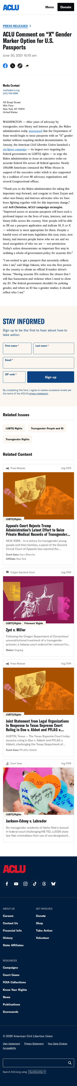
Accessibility (9, 1048)
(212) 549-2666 (10, 93)
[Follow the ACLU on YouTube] (16, 884)
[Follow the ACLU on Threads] (44, 884)
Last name (41, 345)
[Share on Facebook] (5, 67)
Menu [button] (49, 7)
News (6, 997)
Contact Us (10, 923)
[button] (20, 66)
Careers (8, 915)
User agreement (11, 1043)
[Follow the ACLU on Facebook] (7, 884)
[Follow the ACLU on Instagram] (25, 884)
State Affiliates (13, 945)
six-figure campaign (14, 149)
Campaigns (10, 967)
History (8, 937)
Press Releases (15, 26)
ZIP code (10, 374)
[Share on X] (12, 67)
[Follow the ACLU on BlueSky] (53, 884)
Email (8, 360)
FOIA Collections (14, 982)
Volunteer (42, 937)
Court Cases (11, 974)
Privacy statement (34, 1043)
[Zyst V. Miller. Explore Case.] (38, 612)
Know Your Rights (15, 989)
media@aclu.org (11, 90)
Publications (11, 1004)
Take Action (44, 930)
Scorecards (10, 1011)
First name (11, 345)
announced (35, 131)
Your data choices (57, 1043)
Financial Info (12, 930)
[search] (70, 1063)
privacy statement (38, 393)
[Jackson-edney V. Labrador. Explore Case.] (38, 800)
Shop (39, 923)
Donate (65, 7)
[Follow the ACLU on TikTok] (35, 884)
